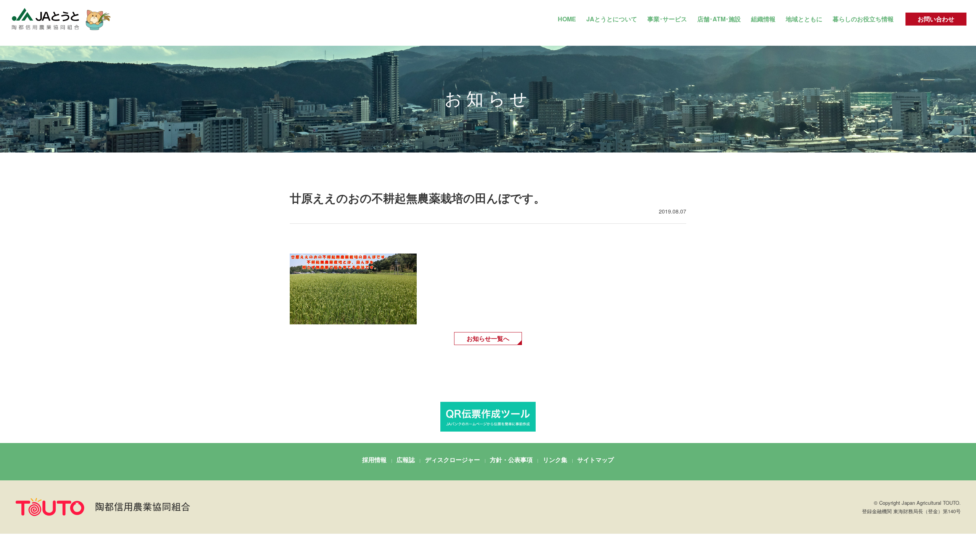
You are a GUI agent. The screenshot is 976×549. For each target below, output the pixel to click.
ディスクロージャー (452, 459)
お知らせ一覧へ (488, 338)
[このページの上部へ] (937, 499)
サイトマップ (595, 459)
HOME (567, 18)
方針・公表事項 (511, 459)
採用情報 (374, 459)
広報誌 (405, 459)
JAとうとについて (611, 18)
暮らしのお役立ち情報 (863, 18)
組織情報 (763, 18)
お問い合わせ (936, 18)
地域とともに (804, 18)
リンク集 (555, 459)
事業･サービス (667, 18)
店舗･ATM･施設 (719, 18)
